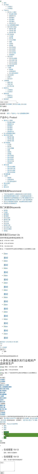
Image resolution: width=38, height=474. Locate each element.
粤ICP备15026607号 (10, 418)
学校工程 (10, 84)
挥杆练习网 (12, 32)
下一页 (2, 347)
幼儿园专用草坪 (13, 73)
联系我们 (6, 99)
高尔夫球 (10, 56)
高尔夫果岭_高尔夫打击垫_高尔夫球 (16, 104)
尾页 (5, 347)
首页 (5, 3)
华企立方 (9, 424)
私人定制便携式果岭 (13, 25)
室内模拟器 (10, 66)
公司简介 (10, 6)
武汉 (30, 420)
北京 (24, 420)
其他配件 (11, 54)
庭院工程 (10, 82)
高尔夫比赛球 (13, 58)
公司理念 (10, 8)
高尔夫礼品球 (13, 62)
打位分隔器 (12, 40)
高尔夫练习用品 (11, 27)
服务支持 (6, 93)
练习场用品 (10, 34)
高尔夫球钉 (10, 75)
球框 (10, 42)
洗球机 (11, 43)
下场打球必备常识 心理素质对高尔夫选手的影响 (17, 194)
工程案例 (6, 80)
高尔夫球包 (12, 47)
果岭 (6, 257)
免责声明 (15, 424)
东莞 (4, 422)
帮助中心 (10, 95)
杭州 (27, 420)
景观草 (11, 69)
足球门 (9, 77)
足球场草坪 (12, 71)
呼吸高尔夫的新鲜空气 (10, 203)
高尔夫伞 (10, 79)
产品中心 (6, 10)
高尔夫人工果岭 (11, 12)
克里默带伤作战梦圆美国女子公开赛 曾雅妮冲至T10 (18, 198)
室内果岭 (11, 19)
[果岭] (6, 253)
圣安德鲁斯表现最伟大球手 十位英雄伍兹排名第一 (18, 196)
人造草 (9, 67)
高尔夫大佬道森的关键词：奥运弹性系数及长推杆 (18, 201)
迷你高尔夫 (12, 23)
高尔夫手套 (12, 53)
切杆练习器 (12, 30)
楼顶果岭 (11, 17)
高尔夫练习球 (13, 60)
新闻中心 (6, 88)
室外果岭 (11, 21)
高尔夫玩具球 (13, 64)
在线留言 (10, 97)
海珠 (36, 420)
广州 (33, 420)
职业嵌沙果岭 (13, 14)
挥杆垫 (11, 38)
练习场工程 (10, 86)
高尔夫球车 (12, 51)
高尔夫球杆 (12, 49)
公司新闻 (10, 90)
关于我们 (6, 5)
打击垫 (11, 36)
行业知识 (10, 91)
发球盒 (11, 45)
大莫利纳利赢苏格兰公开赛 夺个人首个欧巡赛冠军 (18, 200)
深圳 (1, 422)
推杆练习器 (12, 29)
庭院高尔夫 (12, 16)
